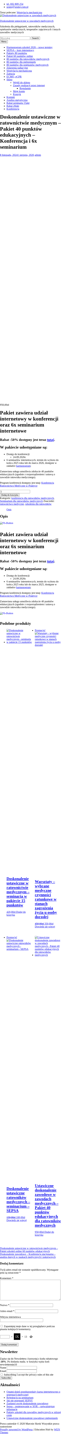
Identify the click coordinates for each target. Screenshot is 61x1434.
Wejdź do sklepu (21, 82)
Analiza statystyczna (17, 100)
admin (38, 155)
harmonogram (23, 465)
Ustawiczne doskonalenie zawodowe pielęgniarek (32, 1418)
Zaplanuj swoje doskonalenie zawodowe (27, 1403)
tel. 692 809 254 (15, 4)
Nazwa (4, 1305)
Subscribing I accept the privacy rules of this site (28, 1374)
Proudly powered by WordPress (16, 1429)
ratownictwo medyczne (12, 504)
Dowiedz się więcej (45, 926)
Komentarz (6, 1278)
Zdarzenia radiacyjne (17, 67)
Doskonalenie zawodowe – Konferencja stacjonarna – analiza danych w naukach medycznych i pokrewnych (28, 1255)
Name (3, 1367)
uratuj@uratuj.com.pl (17, 7)
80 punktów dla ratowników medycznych (28, 59)
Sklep (9, 79)
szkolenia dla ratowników (38, 504)
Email (3, 1371)
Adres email (7, 1311)
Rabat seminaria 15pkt (18, 103)
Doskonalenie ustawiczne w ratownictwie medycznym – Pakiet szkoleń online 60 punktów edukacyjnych (29, 1250)
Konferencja (13, 108)
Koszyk (17, 94)
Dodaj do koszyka (9, 495)
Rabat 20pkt (13, 106)
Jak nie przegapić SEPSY (20, 1400)
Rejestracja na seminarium (20, 1397)
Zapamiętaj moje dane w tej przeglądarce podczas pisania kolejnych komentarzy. (27, 1328)
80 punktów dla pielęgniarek (21, 62)
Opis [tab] (9, 509)
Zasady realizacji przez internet (29, 85)
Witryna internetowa (10, 1317)
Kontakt (11, 97)
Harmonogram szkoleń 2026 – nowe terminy (30, 47)
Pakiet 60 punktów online (20, 56)
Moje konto (19, 91)
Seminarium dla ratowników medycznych (21, 501)
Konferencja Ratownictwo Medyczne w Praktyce (27, 484)
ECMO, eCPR (14, 76)
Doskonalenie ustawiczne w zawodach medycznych (27, 21)
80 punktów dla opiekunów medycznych (27, 65)
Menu (4, 41)
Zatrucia (11, 73)
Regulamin (25, 88)
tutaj (50, 440)
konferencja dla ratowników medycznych (32, 498)
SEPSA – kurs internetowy (20, 50)
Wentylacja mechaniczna (29, 12)
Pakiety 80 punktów (17, 53)
